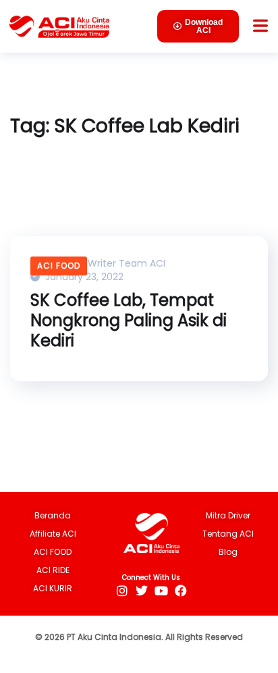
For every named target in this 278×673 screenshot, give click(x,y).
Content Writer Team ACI (104, 263)
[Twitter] (141, 591)
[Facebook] (180, 591)
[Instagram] (121, 591)
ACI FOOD (58, 265)
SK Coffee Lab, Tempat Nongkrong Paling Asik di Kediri (128, 320)
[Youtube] (160, 591)
